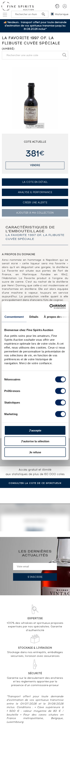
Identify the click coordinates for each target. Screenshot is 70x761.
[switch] (60, 391)
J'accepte (35, 430)
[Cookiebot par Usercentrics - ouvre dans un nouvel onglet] (50, 306)
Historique (62, 14)
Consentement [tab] (14, 316)
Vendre (35, 165)
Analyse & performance (35, 192)
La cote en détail (35, 182)
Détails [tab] (33, 316)
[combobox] (35, 55)
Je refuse (35, 452)
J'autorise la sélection (35, 441)
